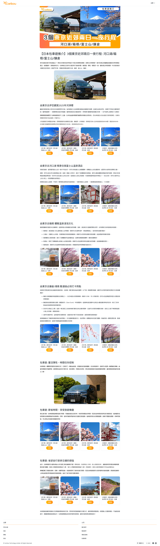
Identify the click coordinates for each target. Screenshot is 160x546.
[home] (9, 3)
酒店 (4, 531)
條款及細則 (85, 534)
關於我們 (84, 527)
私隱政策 (84, 538)
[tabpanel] (49, 141)
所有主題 (5, 527)
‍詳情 (49, 153)
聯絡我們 (84, 531)
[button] (153, 3)
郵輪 (4, 534)
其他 (4, 538)
